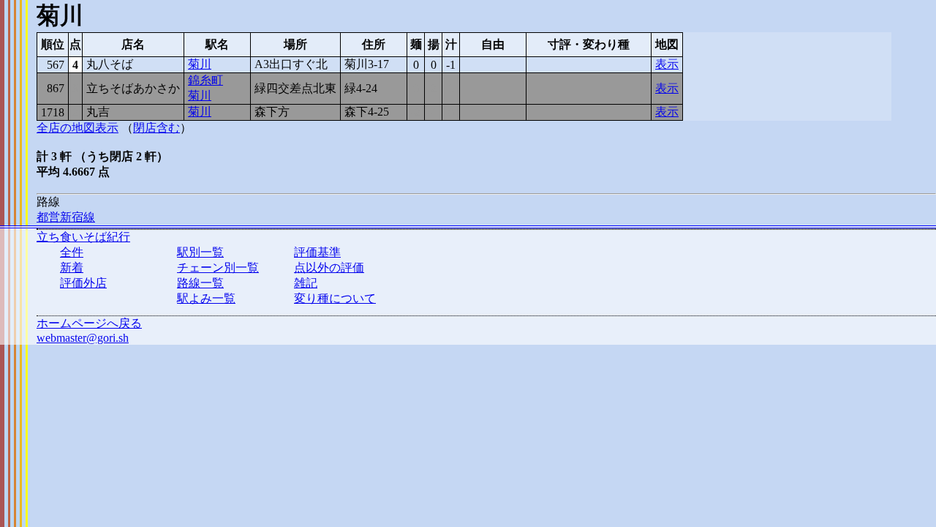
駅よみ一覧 (206, 298)
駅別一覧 (200, 252)
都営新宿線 (66, 217)
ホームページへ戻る (89, 323)
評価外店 (83, 283)
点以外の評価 (329, 267)
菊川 (199, 64)
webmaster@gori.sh (83, 338)
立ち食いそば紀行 (83, 237)
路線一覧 (200, 283)
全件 (71, 252)
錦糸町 (205, 80)
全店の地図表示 (77, 128)
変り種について (335, 298)
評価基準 (317, 252)
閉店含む (156, 128)
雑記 (305, 283)
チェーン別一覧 (218, 267)
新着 (71, 267)
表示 (667, 64)
